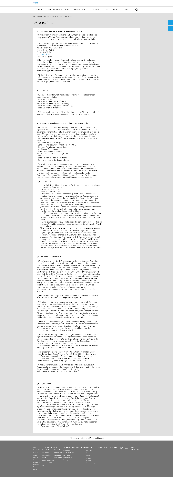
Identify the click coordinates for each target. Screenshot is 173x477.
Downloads (89, 450)
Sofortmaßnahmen (46, 455)
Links (43, 465)
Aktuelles (35, 452)
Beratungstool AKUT (47, 463)
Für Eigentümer (79, 10)
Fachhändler (94, 10)
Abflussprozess (58, 458)
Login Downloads (135, 448)
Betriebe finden (67, 455)
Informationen (45, 452)
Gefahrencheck (58, 452)
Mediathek (88, 458)
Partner (115, 10)
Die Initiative (40, 10)
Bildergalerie (89, 455)
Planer (105, 10)
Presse (87, 453)
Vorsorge (44, 458)
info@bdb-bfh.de (43, 54)
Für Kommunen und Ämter (58, 10)
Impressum (102, 447)
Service (125, 10)
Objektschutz (57, 455)
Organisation (36, 460)
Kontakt (35, 469)
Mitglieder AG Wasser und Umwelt (36, 465)
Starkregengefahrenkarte (48, 460)
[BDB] (35, 3)
